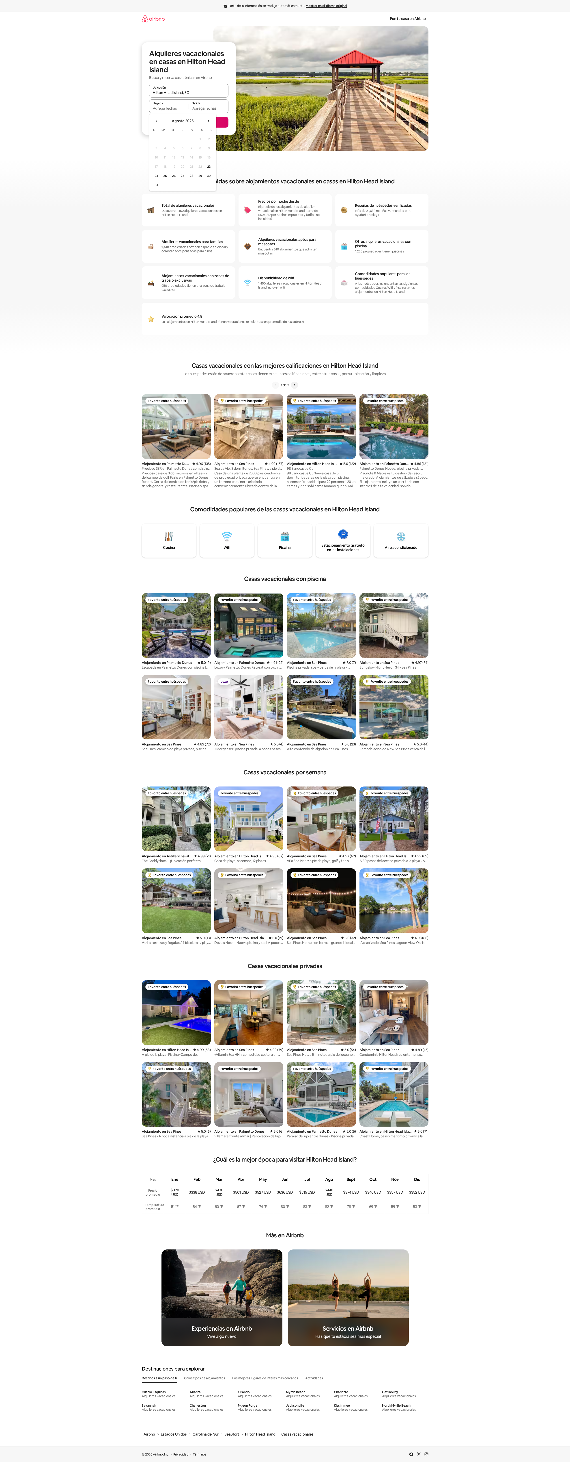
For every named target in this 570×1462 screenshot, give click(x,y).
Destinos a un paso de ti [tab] (159, 1378)
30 (209, 176)
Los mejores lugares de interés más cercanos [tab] (265, 1378)
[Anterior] (275, 385)
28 (191, 176)
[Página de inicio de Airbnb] (153, 19)
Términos (199, 1454)
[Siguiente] (294, 385)
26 (174, 176)
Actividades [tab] (314, 1378)
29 (200, 176)
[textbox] (169, 108)
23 (209, 167)
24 (156, 176)
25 (165, 176)
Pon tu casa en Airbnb (408, 18)
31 (156, 185)
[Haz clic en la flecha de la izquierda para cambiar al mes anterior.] (157, 121)
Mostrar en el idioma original (326, 6)
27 (182, 176)
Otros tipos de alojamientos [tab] (204, 1378)
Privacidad (181, 1454)
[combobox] (189, 92)
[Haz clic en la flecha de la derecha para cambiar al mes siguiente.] (208, 121)
